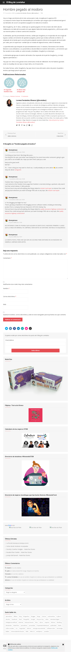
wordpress (39, 631)
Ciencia (44, 616)
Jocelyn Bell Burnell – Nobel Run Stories (18, 555)
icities (47, 619)
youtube (46, 631)
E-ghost (59, 616)
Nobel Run (16, 625)
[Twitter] (17, 125)
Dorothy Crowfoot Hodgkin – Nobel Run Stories (20, 549)
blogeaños (26, 616)
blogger (33, 616)
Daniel (9, 568)
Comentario (7, 258)
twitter (7, 631)
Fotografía (26, 619)
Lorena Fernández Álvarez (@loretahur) (27, 13)
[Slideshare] (27, 125)
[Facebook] (22, 125)
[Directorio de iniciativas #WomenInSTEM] (35, 486)
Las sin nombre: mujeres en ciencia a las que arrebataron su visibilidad (41, 577)
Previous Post (12, 134)
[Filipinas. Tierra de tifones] (35, 421)
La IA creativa (17, 568)
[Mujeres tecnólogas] (35, 516)
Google (33, 619)
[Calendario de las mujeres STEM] (35, 447)
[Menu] (4, 2)
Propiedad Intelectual (43, 625)
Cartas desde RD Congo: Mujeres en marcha (25, 571)
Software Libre (51, 628)
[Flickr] (29, 125)
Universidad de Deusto (17, 631)
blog (20, 616)
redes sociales (10, 628)
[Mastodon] (32, 125)
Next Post (60, 134)
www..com (10, 525)
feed (20, 619)
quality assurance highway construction (52, 209)
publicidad (53, 625)
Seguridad (22, 628)
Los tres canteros (18, 574)
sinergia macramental (39, 628)
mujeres (47, 622)
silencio (29, 628)
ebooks (8, 619)
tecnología (60, 628)
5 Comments (24, 96)
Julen (8, 571)
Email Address (9, 340)
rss (16, 628)
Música (53, 622)
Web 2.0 (32, 631)
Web (4, 304)
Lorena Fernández (12, 577)
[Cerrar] (63, 644)
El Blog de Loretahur (15, 2)
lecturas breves (29, 622)
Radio (59, 625)
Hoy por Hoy (40, 619)
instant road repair (46, 188)
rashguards (18, 170)
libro (36, 622)
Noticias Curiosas (15, 96)
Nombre (6, 288)
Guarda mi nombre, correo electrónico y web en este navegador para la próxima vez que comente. (34, 315)
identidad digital (54, 619)
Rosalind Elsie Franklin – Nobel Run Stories (19, 552)
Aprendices (9, 616)
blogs (38, 616)
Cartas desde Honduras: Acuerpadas (17, 546)
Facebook (14, 619)
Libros (41, 622)
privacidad (32, 625)
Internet (21, 622)
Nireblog (59, 622)
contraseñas (51, 616)
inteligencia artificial (11, 622)
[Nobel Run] (35, 396)
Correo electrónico (9, 296)
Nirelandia (9, 625)
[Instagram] (19, 125)
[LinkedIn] (24, 125)
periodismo (24, 625)
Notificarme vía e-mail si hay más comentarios (17, 284)
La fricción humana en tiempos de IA (17, 543)
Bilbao (15, 616)
